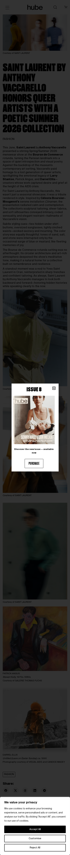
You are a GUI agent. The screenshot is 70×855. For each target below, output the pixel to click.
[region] (35, 826)
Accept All (35, 829)
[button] (54, 388)
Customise (35, 838)
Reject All (35, 848)
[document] (35, 427)
